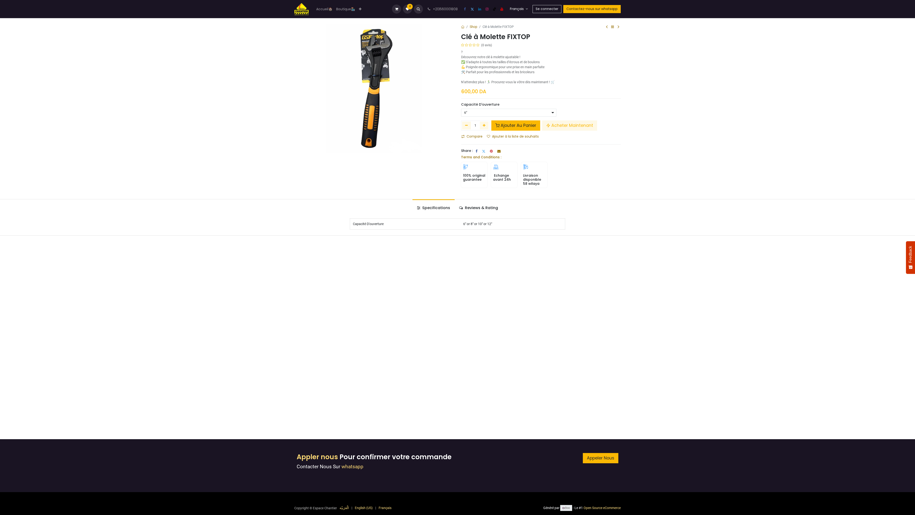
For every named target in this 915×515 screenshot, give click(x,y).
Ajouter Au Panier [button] (518, 125)
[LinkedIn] (479, 9)
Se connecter (547, 8)
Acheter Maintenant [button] (572, 125)
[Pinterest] (491, 151)
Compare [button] (475, 136)
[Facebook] (465, 9)
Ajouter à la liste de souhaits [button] (515, 136)
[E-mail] (499, 151)
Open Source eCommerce (602, 508)
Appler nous (317, 457)
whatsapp (352, 466)
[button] (418, 9)
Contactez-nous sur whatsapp (592, 8)
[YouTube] (501, 9)
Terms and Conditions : (481, 157)
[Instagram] (487, 9)
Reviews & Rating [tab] (481, 208)
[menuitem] (324, 9)
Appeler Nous (600, 458)
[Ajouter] (484, 125)
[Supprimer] (466, 125)
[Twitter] (472, 9)
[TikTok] (494, 9)
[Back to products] (612, 27)
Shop (473, 27)
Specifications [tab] (435, 208)
